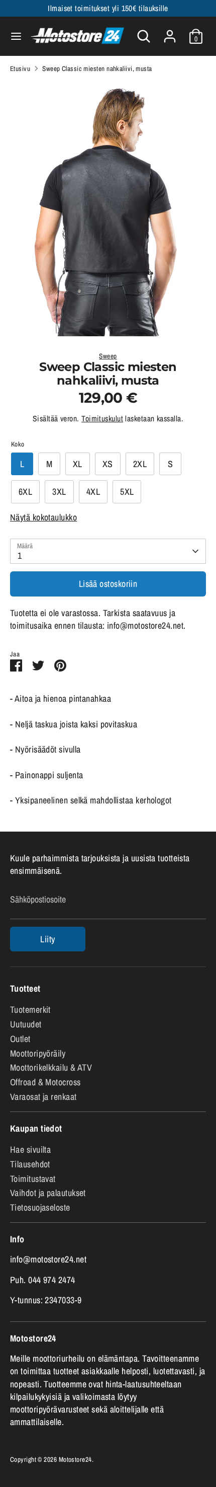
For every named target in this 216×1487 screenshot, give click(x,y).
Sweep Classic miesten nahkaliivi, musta (97, 68)
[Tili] (170, 32)
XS (107, 464)
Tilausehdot (30, 1164)
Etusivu (20, 68)
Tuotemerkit (30, 1009)
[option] (108, 209)
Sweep (108, 355)
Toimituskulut (102, 418)
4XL (93, 491)
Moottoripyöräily (37, 1053)
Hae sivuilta (30, 1149)
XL (77, 464)
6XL (25, 491)
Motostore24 (75, 1459)
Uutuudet (26, 1024)
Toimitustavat (33, 1178)
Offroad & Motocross (45, 1082)
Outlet (20, 1038)
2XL (140, 464)
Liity (47, 939)
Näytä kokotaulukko (43, 517)
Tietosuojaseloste (40, 1207)
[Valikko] (13, 36)
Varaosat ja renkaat (43, 1096)
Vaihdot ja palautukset (48, 1192)
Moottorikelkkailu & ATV (51, 1067)
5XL (127, 491)
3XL (59, 491)
